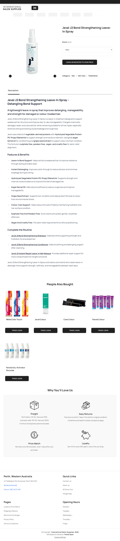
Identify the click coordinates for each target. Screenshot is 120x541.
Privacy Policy (9, 519)
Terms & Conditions (11, 523)
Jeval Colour (40, 319)
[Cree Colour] (74, 303)
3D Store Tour (68, 489)
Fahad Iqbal (68, 534)
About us (66, 485)
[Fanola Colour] (103, 303)
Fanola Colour (98, 319)
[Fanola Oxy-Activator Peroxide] (17, 351)
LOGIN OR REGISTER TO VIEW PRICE (79, 62)
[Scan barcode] (35, 8)
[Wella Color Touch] (17, 303)
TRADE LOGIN (17, 330)
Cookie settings (60, 537)
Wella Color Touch (14, 319)
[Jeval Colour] (46, 303)
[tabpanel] (60, 187)
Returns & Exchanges (12, 515)
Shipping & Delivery (11, 511)
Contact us (67, 481)
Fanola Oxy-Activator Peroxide (15, 369)
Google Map (67, 494)
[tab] (13, 91)
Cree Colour (69, 319)
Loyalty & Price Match (12, 507)
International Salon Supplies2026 (65, 532)
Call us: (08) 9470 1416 (12, 489)
